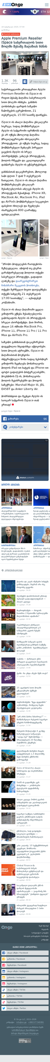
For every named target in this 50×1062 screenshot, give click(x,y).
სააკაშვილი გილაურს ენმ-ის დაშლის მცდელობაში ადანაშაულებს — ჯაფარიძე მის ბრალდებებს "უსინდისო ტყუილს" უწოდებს (25, 893)
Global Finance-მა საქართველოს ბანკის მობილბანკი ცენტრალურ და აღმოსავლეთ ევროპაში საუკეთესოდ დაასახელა (25, 873)
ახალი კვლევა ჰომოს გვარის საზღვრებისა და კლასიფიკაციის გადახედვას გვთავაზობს (25, 804)
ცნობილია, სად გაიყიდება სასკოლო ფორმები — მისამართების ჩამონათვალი (25, 835)
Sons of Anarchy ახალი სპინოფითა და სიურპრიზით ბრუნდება (25, 772)
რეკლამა (45, 929)
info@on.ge (21, 1022)
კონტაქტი (45, 940)
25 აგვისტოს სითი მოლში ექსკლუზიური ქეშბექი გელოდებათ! (25, 692)
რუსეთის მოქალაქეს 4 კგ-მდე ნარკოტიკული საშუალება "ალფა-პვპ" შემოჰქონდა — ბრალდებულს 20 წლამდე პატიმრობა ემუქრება (25, 738)
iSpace (17, 411)
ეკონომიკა (5, 30)
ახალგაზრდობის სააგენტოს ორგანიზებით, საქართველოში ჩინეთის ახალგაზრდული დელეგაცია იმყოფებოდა (16, 505)
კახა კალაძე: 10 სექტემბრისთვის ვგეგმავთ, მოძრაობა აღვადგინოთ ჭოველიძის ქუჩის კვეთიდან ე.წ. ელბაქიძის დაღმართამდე (25, 853)
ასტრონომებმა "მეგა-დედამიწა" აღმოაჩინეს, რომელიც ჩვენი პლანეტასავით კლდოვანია (25, 706)
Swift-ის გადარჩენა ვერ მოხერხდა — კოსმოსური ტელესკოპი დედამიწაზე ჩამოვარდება (25, 788)
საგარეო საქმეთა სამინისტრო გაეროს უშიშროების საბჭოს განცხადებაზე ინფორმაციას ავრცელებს (25, 819)
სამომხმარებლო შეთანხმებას (24, 1030)
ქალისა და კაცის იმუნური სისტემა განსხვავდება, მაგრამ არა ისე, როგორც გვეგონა (25, 586)
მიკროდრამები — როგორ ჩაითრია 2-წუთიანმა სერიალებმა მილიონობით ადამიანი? (25, 615)
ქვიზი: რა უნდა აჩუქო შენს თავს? (25, 678)
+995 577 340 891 (36, 1022)
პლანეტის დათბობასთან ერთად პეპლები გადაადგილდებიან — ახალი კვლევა (25, 600)
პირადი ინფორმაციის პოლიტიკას (24, 1033)
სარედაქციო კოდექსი (40, 933)
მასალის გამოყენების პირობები (36, 936)
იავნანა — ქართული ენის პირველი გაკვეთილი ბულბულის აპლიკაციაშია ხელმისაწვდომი (25, 663)
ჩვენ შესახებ (44, 926)
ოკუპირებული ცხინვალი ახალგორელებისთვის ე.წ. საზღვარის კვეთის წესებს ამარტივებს (25, 630)
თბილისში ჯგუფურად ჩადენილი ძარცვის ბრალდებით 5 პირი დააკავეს (25, 910)
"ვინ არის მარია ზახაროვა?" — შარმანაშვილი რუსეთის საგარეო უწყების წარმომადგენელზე (25, 721)
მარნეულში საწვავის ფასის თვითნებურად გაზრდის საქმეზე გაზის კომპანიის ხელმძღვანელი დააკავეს (25, 647)
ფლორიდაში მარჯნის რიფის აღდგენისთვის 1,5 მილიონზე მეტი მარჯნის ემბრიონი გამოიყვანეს (25, 756)
